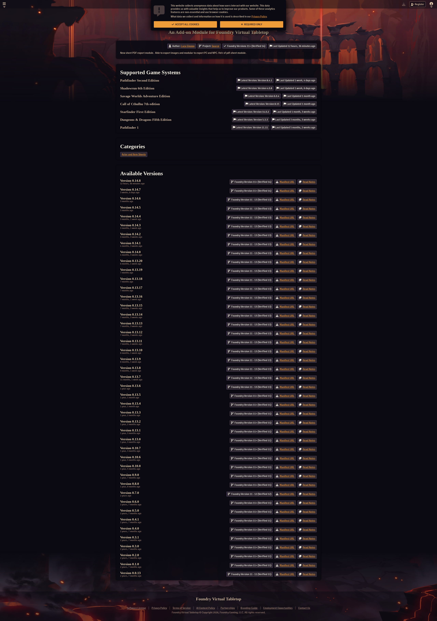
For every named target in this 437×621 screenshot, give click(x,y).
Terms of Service (182, 608)
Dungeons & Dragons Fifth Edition (145, 120)
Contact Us (304, 608)
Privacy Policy (259, 16)
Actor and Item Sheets (134, 154)
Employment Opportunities (278, 608)
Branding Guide (249, 608)
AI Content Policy (205, 608)
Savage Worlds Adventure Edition (145, 96)
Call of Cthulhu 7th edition (140, 104)
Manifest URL (287, 181)
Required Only (253, 24)
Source (215, 46)
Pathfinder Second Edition (139, 80)
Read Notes (309, 181)
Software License (136, 608)
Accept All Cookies (187, 24)
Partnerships (228, 608)
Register (419, 4)
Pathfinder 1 (129, 127)
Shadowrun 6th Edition (137, 88)
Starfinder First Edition (137, 112)
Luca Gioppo (188, 46)
